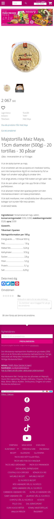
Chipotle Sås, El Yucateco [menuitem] (21, 500)
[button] (50, 3)
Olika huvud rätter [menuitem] (15, 508)
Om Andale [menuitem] (44, 449)
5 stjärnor (13, 296)
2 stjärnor (6, 296)
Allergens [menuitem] (25, 453)
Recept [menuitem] (13, 453)
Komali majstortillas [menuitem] (38, 508)
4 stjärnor (10, 296)
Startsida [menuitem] (13, 445)
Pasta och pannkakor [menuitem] (39, 464)
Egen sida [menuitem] (40, 445)
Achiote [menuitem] (40, 500)
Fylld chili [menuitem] (17, 504)
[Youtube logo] (27, 438)
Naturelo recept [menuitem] (17, 476)
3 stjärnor (8, 296)
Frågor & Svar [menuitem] (28, 449)
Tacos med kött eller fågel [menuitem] (27, 457)
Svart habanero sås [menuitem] (13, 496)
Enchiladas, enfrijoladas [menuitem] (27, 468)
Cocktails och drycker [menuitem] (18, 472)
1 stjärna (4, 296)
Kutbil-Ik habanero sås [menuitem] (40, 492)
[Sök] (26, 3)
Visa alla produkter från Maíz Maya (14, 125)
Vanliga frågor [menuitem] (18, 511)
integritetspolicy (34, 345)
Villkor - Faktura (7, 394)
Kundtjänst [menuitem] (10, 449)
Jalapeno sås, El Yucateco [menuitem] (38, 496)
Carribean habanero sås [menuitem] (14, 492)
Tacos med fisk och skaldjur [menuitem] (27, 461)
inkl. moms (40, 4)
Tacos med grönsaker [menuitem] (15, 464)
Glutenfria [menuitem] (39, 453)
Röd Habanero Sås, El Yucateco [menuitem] (27, 484)
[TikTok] (27, 428)
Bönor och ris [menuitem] (39, 472)
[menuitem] (29, 510)
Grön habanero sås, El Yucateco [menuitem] (27, 488)
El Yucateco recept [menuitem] (27, 480)
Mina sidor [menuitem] (27, 445)
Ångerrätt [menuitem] (38, 511)
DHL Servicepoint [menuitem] (34, 504)
